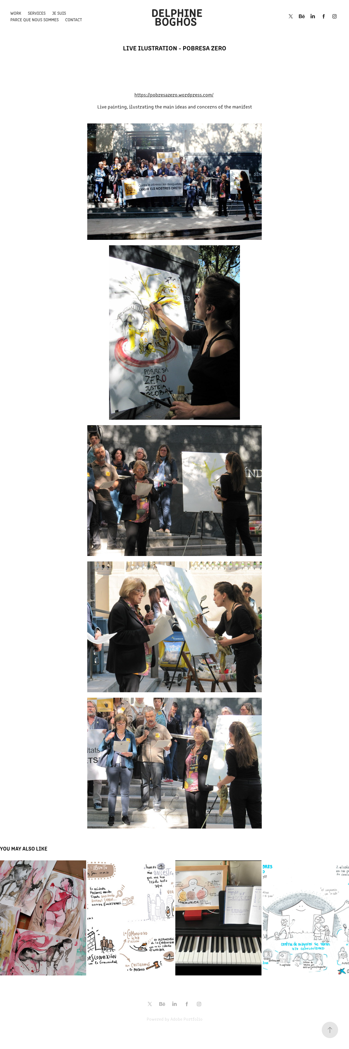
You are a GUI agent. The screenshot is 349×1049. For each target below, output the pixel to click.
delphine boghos (178, 16)
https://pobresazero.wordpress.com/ (173, 94)
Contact (73, 19)
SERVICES (37, 13)
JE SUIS (59, 13)
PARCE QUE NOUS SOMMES (34, 19)
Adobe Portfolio (186, 1019)
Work (15, 13)
